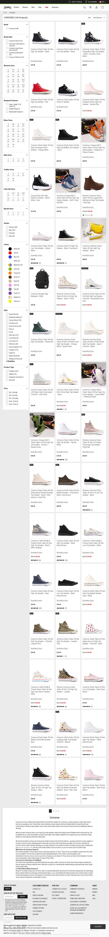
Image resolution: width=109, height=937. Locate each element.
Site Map (36, 914)
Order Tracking (77, 2)
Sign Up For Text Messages (13, 893)
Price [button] (6, 388)
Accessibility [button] (92, 2)
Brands (95, 889)
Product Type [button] (9, 367)
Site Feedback (37, 911)
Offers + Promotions (59, 898)
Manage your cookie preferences (14, 928)
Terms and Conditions (77, 898)
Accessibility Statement (78, 902)
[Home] (7, 7)
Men (93, 895)
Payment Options (38, 908)
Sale (46, 7)
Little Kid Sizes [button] (9, 189)
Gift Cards (55, 895)
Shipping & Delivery (39, 902)
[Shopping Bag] (103, 7)
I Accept (98, 927)
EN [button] (103, 2)
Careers (73, 892)
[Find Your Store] (91, 7)
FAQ (34, 892)
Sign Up (7, 889)
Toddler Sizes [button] (9, 169)
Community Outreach (77, 889)
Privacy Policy (75, 895)
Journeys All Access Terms (79, 905)
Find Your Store (9, 914)
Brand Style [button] (8, 37)
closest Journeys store (26, 847)
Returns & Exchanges (40, 898)
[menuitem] (16, 7)
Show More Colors (36, 61)
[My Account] (97, 7)
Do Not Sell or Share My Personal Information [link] (78, 909)
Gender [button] (6, 223)
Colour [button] (6, 244)
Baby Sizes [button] (8, 155)
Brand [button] (6, 24)
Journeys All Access (59, 889)
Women (94, 892)
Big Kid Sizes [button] (8, 209)
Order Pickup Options (40, 905)
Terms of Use (18, 905)
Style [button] (6, 310)
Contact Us (36, 889)
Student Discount (58, 892)
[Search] (85, 7)
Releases (55, 7)
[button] (10, 361)
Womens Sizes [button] (9, 66)
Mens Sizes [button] (8, 120)
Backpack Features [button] (11, 100)
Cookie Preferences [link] (76, 913)
